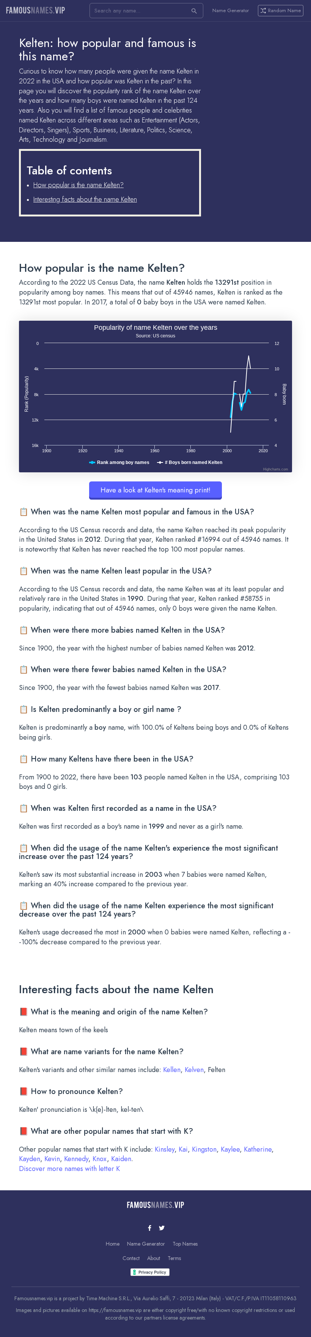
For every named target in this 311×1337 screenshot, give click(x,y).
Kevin (52, 1159)
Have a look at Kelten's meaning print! (155, 490)
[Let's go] (194, 10)
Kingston (204, 1149)
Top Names (185, 1244)
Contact (131, 1258)
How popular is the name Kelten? (78, 185)
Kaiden (121, 1159)
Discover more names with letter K (69, 1169)
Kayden (29, 1159)
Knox (100, 1159)
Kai (183, 1149)
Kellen (172, 1070)
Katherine (258, 1149)
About (153, 1258)
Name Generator (230, 10)
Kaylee (230, 1149)
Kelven (194, 1070)
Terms (174, 1258)
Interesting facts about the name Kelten (85, 199)
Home (112, 1244)
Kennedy (76, 1159)
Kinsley (164, 1149)
